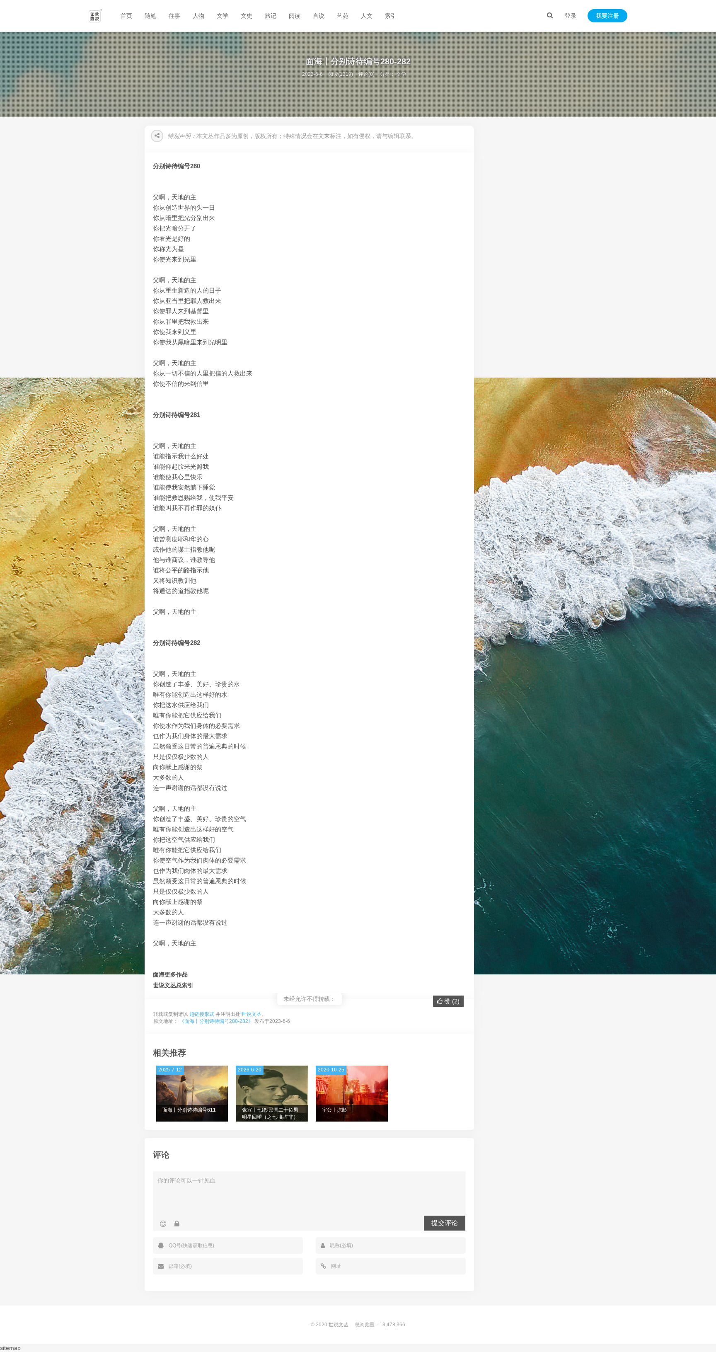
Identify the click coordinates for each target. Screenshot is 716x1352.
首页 (126, 15)
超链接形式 (201, 1014)
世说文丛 (251, 1014)
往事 (174, 15)
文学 (222, 15)
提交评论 (444, 1222)
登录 (570, 15)
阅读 (294, 15)
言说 (318, 15)
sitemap (10, 1348)
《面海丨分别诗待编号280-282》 (216, 1021)
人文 (367, 15)
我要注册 (607, 15)
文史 (246, 15)
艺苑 (342, 15)
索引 (391, 15)
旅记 (270, 15)
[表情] (163, 1223)
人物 (198, 15)
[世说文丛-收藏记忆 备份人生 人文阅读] (95, 15)
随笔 (150, 15)
